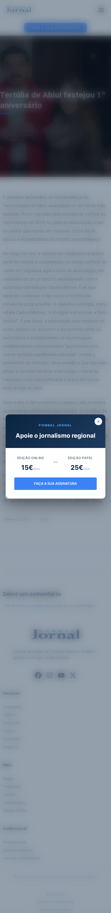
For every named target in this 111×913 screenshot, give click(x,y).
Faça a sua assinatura (55, 484)
